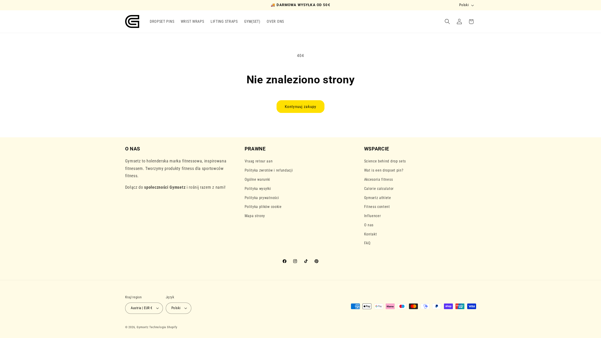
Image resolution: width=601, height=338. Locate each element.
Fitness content (377, 206)
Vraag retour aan (259, 161)
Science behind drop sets (385, 161)
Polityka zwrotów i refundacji (269, 170)
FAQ (367, 243)
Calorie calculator (379, 188)
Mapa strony (255, 216)
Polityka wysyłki (258, 188)
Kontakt (370, 234)
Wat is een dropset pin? (384, 170)
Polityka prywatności (262, 198)
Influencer (372, 216)
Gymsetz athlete (377, 198)
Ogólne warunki (257, 179)
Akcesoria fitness (378, 179)
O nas (369, 225)
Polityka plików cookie (263, 206)
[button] (447, 22)
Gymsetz (143, 327)
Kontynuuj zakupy (300, 106)
